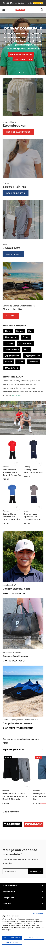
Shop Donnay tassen (14, 661)
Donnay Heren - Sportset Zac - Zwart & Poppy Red (12, 472)
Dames (19, 331)
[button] (4, 9)
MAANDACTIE (11, 368)
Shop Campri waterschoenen (18, 728)
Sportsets (33, 361)
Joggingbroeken (32, 355)
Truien (20, 361)
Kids (30, 331)
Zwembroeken (12, 349)
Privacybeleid (38, 913)
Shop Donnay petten (14, 593)
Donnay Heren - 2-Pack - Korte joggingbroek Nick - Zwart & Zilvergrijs (14, 796)
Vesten (8, 361)
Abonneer (35, 871)
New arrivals (11, 337)
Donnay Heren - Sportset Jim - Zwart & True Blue (11, 517)
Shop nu (10, 316)
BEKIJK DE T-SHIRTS (15, 193)
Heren (8, 331)
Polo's (27, 349)
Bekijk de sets (13, 254)
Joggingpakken (12, 355)
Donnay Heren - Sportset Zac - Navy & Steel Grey (32, 517)
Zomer (26, 337)
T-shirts (9, 343)
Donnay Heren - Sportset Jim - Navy (33, 471)
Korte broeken (25, 343)
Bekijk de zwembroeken (18, 132)
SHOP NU (16, 395)
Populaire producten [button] (13, 749)
